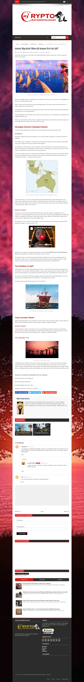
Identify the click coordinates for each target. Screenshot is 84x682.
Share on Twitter (36, 392)
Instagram (44, 651)
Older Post (66, 511)
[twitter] (67, 2)
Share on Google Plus (51, 392)
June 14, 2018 (43, 463)
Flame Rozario (32, 463)
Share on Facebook (23, 392)
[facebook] (61, 2)
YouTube (44, 648)
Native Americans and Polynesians (58, 252)
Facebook (44, 646)
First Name (20, 520)
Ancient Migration (35, 52)
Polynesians (47, 52)
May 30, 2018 (30, 446)
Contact (58, 679)
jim (22, 477)
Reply (22, 454)
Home (42, 511)
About (53, 679)
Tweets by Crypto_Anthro (21, 575)
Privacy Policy (65, 679)
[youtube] (64, 2)
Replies (24, 459)
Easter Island (42, 52)
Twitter (43, 649)
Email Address (21, 527)
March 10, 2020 (27, 477)
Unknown (24, 446)
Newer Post (17, 511)
